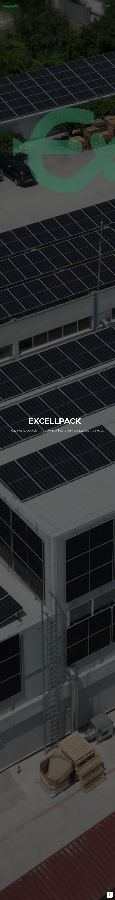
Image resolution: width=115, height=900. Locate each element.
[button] (108, 7)
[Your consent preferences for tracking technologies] (110, 895)
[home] (11, 7)
